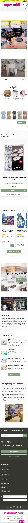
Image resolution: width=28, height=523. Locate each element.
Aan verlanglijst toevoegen (13, 194)
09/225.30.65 (7, 475)
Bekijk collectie (13, 251)
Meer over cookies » (14, 520)
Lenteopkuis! (11, 349)
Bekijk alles (13, 374)
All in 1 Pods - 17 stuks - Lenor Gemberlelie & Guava (8, 232)
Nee (22, 518)
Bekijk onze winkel (14, 456)
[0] (26, 4)
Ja (18, 518)
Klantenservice (14, 451)
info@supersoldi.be (8, 479)
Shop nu (13, 190)
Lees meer (10, 347)
